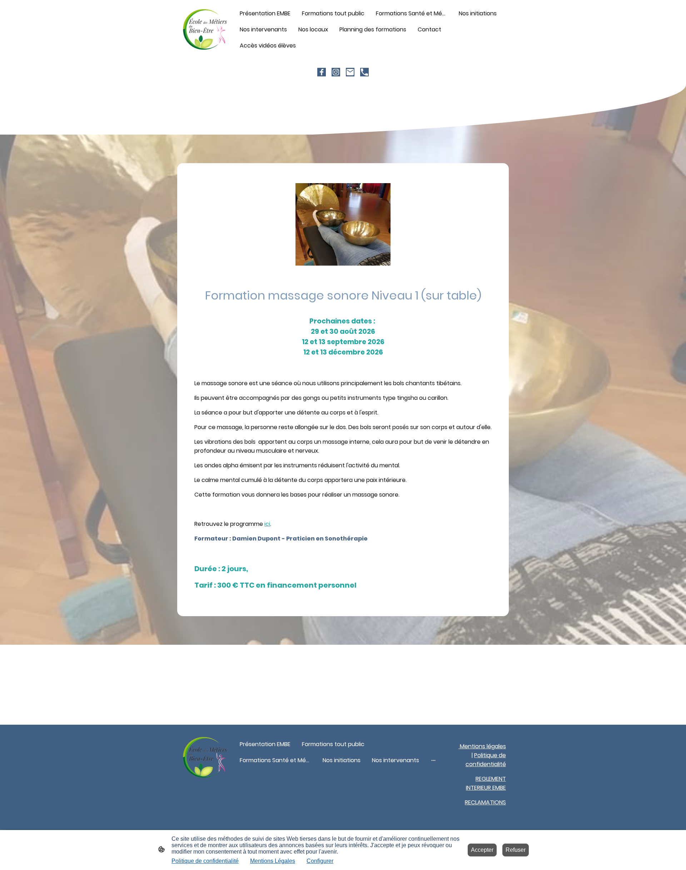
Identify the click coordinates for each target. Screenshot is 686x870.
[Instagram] (336, 72)
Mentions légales (482, 746)
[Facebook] (321, 72)
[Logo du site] (205, 29)
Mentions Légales (272, 861)
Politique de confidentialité (205, 861)
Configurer (320, 861)
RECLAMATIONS (485, 802)
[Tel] (364, 72)
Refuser (516, 850)
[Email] (350, 72)
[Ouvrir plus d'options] (433, 760)
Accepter (482, 850)
